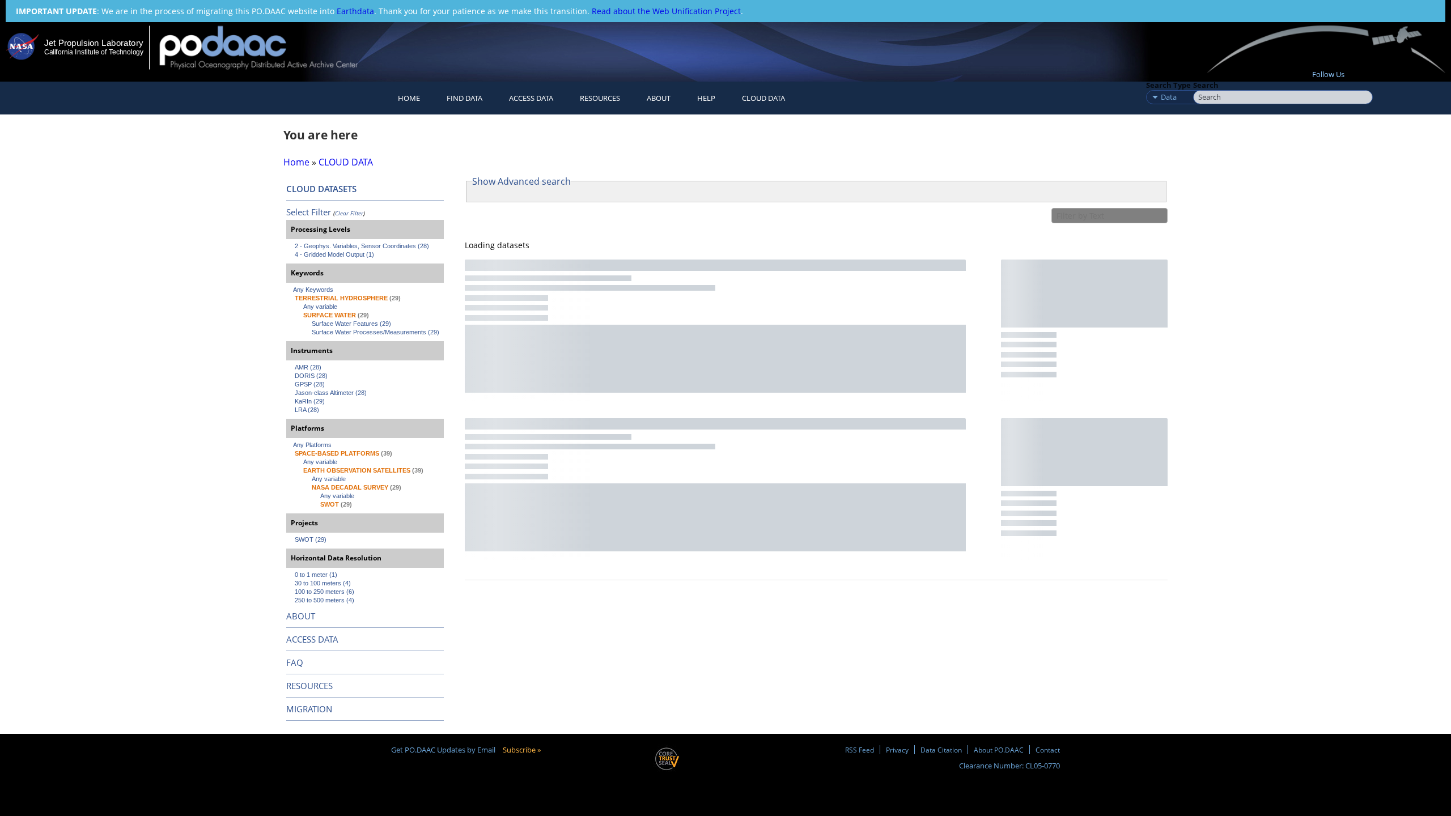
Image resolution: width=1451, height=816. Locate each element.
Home (409, 98)
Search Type (1168, 85)
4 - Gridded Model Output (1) (334, 254)
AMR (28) (308, 367)
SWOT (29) (310, 539)
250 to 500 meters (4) (324, 600)
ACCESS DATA (312, 639)
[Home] (268, 47)
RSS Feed (859, 749)
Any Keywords (313, 289)
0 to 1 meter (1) (316, 574)
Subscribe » (522, 750)
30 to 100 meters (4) (323, 583)
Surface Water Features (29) (351, 323)
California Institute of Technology (93, 52)
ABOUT (300, 616)
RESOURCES (600, 98)
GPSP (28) (310, 384)
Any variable (320, 306)
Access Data (531, 98)
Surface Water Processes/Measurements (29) (375, 332)
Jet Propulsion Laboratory (93, 43)
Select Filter (308, 212)
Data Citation (941, 749)
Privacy (897, 749)
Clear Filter (349, 213)
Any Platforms (312, 444)
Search (1206, 85)
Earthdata (355, 11)
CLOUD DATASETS (321, 188)
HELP (706, 98)
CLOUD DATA (763, 98)
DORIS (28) (311, 375)
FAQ (294, 662)
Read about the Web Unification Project (666, 11)
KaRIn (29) (310, 401)
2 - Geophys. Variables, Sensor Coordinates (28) (362, 246)
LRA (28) (307, 409)
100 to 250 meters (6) (324, 591)
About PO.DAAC (999, 749)
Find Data (464, 98)
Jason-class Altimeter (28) (331, 392)
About (659, 98)
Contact (1048, 749)
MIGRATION (309, 709)
